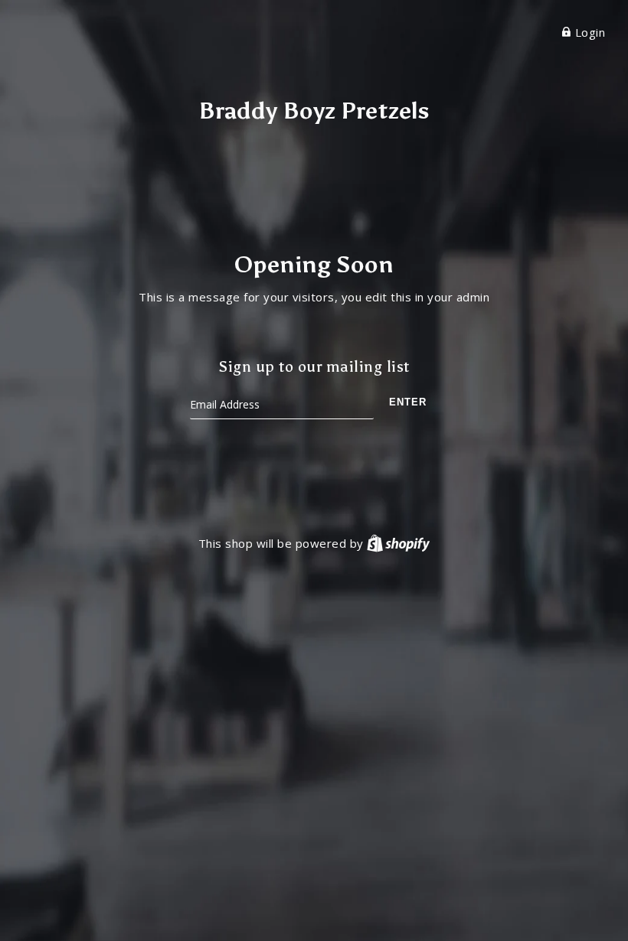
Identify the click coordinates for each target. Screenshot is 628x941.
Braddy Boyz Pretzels (314, 111)
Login (588, 32)
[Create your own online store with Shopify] (398, 543)
